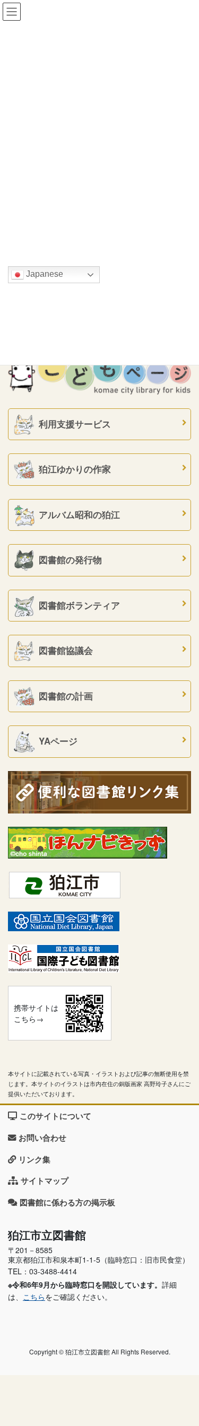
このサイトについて (55, 1116)
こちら (34, 1296)
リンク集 (34, 1159)
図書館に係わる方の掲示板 (67, 1202)
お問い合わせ (42, 1137)
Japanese (43, 273)
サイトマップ (44, 1180)
